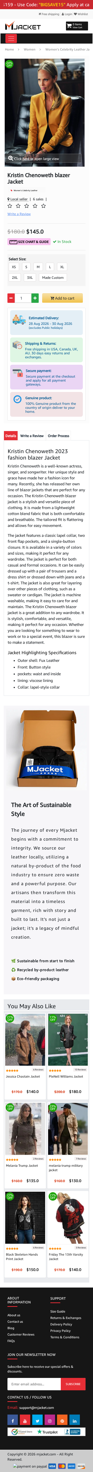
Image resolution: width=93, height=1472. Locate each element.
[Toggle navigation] (11, 38)
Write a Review (32, 436)
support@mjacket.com (36, 1407)
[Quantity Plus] (35, 298)
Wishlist (82, 14)
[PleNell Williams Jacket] (68, 1039)
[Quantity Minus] (11, 298)
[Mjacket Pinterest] (62, 1420)
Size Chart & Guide (33, 242)
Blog (10, 1328)
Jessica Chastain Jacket (23, 1076)
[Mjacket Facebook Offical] (12, 1420)
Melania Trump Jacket (22, 1165)
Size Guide (57, 1311)
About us (13, 1315)
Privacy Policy (60, 1331)
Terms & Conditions (64, 1337)
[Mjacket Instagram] (50, 1420)
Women (29, 49)
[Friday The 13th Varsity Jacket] (68, 1217)
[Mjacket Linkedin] (74, 1420)
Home (9, 49)
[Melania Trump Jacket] (25, 1128)
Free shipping (50, 14)
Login (68, 14)
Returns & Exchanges (65, 1318)
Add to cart (64, 298)
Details (10, 436)
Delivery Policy (61, 1324)
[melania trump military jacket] (68, 1128)
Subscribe (73, 1384)
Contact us (15, 1321)
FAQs (11, 1341)
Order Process (58, 436)
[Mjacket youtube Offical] (25, 1420)
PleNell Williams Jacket (66, 1076)
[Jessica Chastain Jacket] (25, 1039)
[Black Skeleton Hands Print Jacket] (25, 1217)
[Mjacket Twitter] (37, 1420)
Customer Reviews (20, 1334)
